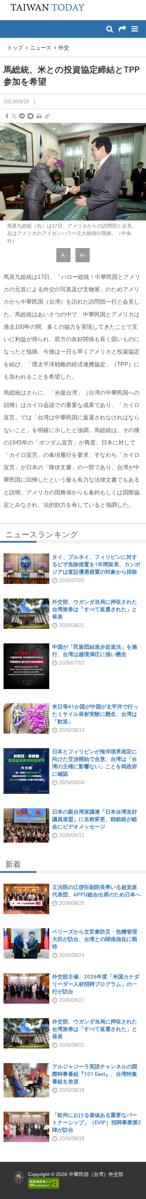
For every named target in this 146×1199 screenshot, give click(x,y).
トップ (15, 48)
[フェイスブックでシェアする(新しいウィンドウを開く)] (7, 116)
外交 (63, 48)
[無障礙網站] (43, 1183)
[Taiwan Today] (45, 9)
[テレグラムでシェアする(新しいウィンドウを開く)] (30, 116)
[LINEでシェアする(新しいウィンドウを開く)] (22, 116)
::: (7, 3)
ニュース (40, 48)
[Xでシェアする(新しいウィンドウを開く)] (14, 116)
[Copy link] (47, 116)
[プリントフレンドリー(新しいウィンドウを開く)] (39, 116)
